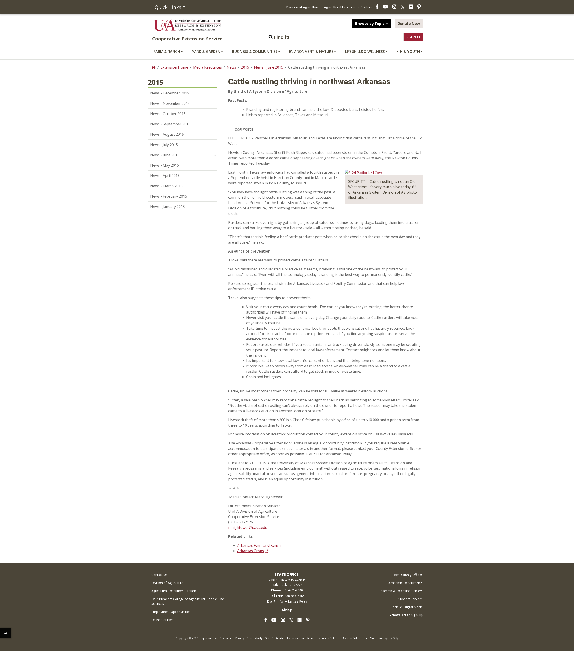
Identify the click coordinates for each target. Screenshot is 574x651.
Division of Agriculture (303, 7)
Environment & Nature (311, 51)
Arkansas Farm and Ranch (259, 545)
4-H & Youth (408, 51)
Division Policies (352, 638)
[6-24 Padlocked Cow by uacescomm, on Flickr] (363, 172)
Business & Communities (254, 51)
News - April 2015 (165, 175)
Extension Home (174, 67)
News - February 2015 (168, 196)
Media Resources (207, 67)
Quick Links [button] (168, 7)
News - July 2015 (164, 144)
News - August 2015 (167, 134)
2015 (245, 67)
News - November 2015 (170, 103)
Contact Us (159, 575)
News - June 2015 (268, 67)
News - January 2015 (167, 206)
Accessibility (254, 638)
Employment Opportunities (170, 612)
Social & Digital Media (407, 607)
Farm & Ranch (167, 51)
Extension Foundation (301, 638)
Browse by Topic (370, 23)
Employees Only (388, 638)
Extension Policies (328, 638)
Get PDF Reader (275, 638)
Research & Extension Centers (401, 591)
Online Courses (162, 620)
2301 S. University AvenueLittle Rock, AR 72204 (287, 582)
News (231, 67)
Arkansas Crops (250, 550)
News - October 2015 (167, 113)
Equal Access (209, 638)
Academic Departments (405, 583)
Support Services (410, 599)
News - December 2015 (169, 93)
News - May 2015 (164, 165)
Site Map (370, 638)
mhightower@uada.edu (247, 527)
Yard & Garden (206, 51)
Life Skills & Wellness (365, 51)
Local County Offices (407, 575)
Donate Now (409, 23)
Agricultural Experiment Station (348, 7)
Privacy (239, 638)
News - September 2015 (170, 124)
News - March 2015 (166, 185)
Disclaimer (226, 638)
